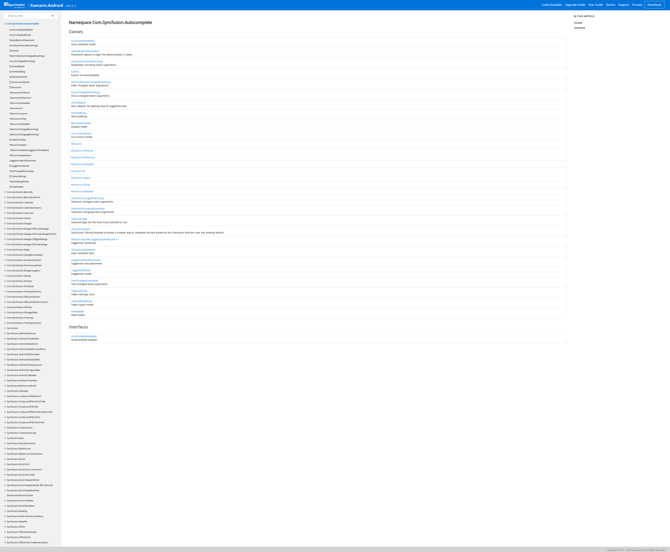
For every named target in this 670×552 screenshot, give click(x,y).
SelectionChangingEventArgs (24, 134)
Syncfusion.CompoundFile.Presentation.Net (29, 411)
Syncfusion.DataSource (19, 448)
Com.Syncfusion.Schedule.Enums (24, 291)
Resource (16, 87)
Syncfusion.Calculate (17, 390)
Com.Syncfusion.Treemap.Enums (24, 322)
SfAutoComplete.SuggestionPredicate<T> (95, 239)
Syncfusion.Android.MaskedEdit (23, 359)
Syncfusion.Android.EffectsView (23, 354)
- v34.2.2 (70, 6)
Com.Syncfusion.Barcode (20, 192)
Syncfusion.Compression (19, 427)
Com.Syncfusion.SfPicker (19, 307)
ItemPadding (18, 71)
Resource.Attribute (19, 92)
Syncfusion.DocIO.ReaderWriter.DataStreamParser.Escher (23, 493)
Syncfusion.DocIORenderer (21, 505)
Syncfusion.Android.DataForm (22, 343)
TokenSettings (18, 176)
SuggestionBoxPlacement (22, 160)
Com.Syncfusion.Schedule (20, 286)
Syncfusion (12, 328)
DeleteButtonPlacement (21, 40)
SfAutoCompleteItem (20, 155)
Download (654, 5)
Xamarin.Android (46, 5)
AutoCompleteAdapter (21, 29)
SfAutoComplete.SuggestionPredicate (29, 150)
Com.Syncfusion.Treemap (20, 317)
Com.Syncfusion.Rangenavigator (23, 270)
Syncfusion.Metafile (17, 521)
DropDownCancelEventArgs (23, 45)
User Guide (595, 5)
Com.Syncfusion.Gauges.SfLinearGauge (27, 244)
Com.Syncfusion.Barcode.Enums (23, 197)
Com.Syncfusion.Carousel (20, 212)
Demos (610, 5)
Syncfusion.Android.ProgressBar (23, 370)
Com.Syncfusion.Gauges (19, 223)
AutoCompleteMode (20, 34)
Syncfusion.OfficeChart (19, 537)
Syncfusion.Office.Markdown (22, 532)
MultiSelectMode (18, 76)
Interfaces (579, 27)
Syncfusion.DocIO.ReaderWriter (23, 479)
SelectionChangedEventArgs (24, 129)
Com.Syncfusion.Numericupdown (24, 265)
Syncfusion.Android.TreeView (22, 380)
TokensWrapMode (19, 181)
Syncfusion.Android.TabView (21, 375)
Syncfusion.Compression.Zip (21, 432)
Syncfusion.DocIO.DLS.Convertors (24, 469)
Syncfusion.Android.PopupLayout (24, 364)
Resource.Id (15, 108)
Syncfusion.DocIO (16, 459)
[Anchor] (67, 31)
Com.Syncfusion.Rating (19, 275)
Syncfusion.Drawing (17, 511)
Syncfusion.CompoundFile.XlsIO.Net (25, 422)
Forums (637, 5)
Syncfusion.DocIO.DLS (18, 464)
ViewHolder (17, 186)
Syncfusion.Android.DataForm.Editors (26, 349)
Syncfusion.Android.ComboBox (23, 338)
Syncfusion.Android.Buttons (21, 333)
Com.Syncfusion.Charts (19, 218)
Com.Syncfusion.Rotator (19, 281)
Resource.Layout (18, 113)
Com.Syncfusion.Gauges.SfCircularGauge (28, 228)
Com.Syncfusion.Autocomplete (23, 23)
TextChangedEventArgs (21, 171)
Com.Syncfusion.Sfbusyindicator (23, 296)
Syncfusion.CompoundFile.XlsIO (23, 417)
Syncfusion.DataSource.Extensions (25, 453)
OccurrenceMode (20, 82)
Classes (578, 22)
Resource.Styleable (19, 123)
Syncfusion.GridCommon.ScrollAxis (25, 516)
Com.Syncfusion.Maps (18, 249)
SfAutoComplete (18, 144)
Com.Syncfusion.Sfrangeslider (22, 312)
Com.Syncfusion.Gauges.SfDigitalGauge (27, 239)
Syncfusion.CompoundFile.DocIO (24, 396)
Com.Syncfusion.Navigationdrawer (25, 254)
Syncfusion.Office (16, 526)
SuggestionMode (20, 165)
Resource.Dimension (20, 97)
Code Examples (552, 5)
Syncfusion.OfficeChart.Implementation (27, 542)
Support (623, 5)
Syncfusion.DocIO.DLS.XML (21, 474)
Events (14, 50)
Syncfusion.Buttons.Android (21, 385)
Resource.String (17, 118)
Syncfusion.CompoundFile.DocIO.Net (26, 401)
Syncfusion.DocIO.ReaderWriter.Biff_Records (30, 485)
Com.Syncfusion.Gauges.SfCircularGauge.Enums (31, 233)
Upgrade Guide (575, 5)
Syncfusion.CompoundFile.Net (22, 406)
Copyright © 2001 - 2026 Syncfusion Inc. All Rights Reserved (636, 550)
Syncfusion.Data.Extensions (21, 443)
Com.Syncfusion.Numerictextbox (24, 260)
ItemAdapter (18, 66)
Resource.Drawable (19, 103)
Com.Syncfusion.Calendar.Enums (24, 207)
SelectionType (18, 139)
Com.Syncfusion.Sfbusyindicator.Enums (27, 301)
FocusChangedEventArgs (22, 61)
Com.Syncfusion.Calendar (20, 202)
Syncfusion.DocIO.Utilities (20, 500)
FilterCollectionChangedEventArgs (27, 55)
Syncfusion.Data (15, 438)
